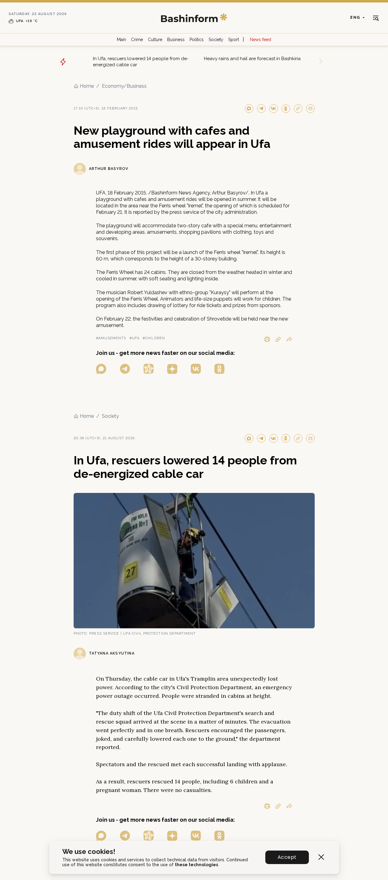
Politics (197, 39)
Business (176, 39)
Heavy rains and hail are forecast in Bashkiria (252, 58)
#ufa (134, 338)
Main (121, 39)
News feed (260, 39)
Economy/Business (124, 86)
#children (154, 338)
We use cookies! (88, 851)
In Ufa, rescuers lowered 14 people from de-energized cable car (141, 61)
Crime (137, 39)
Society (216, 39)
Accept (287, 857)
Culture (155, 39)
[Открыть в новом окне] (101, 369)
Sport (233, 39)
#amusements (111, 338)
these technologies (196, 864)
